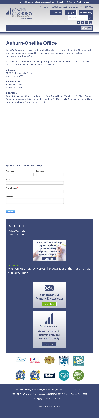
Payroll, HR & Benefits (66, 2)
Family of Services (25, 2)
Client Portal (56, 13)
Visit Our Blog (86, 13)
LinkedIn (90, 22)
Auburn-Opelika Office (18, 231)
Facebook (86, 22)
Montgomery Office (16, 234)
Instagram (82, 22)
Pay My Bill (70, 13)
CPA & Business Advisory (45, 2)
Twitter (78, 22)
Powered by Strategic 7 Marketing (50, 406)
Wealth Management (85, 2)
